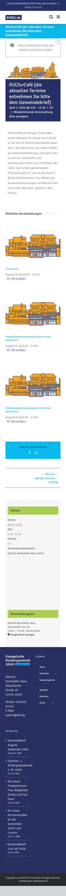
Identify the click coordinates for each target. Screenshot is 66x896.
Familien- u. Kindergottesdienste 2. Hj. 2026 (18, 765)
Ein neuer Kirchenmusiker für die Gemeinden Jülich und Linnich (17, 822)
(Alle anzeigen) (18, 116)
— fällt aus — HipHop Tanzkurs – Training (46, 478)
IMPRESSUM (26, 881)
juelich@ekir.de (15, 715)
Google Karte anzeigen (22, 634)
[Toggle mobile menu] (58, 17)
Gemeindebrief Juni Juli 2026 (17, 846)
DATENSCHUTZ (40, 881)
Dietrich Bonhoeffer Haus (21, 623)
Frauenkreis (12, 268)
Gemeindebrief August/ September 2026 (18, 745)
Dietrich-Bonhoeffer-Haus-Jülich (26, 553)
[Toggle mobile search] (51, 17)
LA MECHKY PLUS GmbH (29, 877)
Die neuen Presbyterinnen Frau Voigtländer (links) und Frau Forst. (18, 790)
